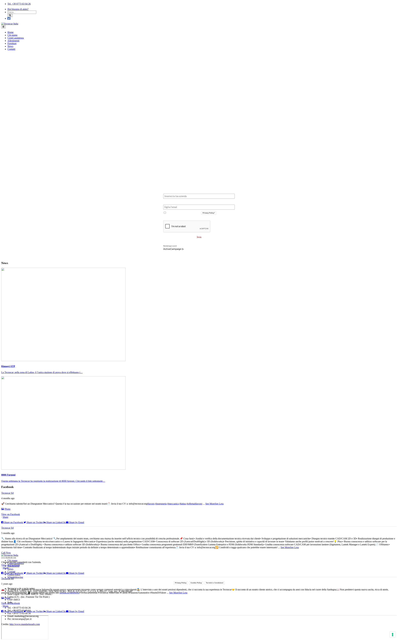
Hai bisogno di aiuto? (17, 9)
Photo (7, 509)
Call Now (6, 552)
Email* (166, 202)
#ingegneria (161, 503)
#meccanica (173, 503)
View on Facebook (10, 514)
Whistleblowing (15, 577)
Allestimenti (13, 40)
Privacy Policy (180, 583)
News (10, 46)
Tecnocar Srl (7, 493)
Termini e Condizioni (214, 583)
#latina (182, 503)
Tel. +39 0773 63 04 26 (19, 3)
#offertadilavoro (194, 503)
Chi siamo (12, 35)
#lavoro (151, 503)
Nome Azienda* (171, 191)
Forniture (11, 43)
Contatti (11, 49)
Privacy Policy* (209, 213)
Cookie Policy (196, 583)
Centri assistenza (15, 38)
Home (10, 32)
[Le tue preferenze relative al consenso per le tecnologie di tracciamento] (393, 635)
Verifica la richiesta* (174, 218)
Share (5, 517)
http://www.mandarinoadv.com (24, 624)
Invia (199, 237)
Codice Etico (13, 574)
